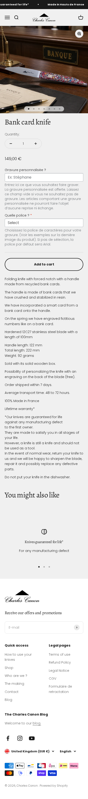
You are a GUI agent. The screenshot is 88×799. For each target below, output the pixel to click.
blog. (37, 723)
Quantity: (12, 134)
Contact (12, 691)
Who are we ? (16, 675)
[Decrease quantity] (11, 143)
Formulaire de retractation (60, 689)
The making (14, 683)
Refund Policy (60, 662)
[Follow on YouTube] (32, 738)
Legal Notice (59, 670)
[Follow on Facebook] (8, 738)
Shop (9, 667)
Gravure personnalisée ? (25, 170)
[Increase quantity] (36, 143)
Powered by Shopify (54, 786)
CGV (52, 678)
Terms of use (59, 654)
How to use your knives (18, 657)
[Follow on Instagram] (20, 738)
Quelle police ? (18, 215)
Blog (8, 699)
